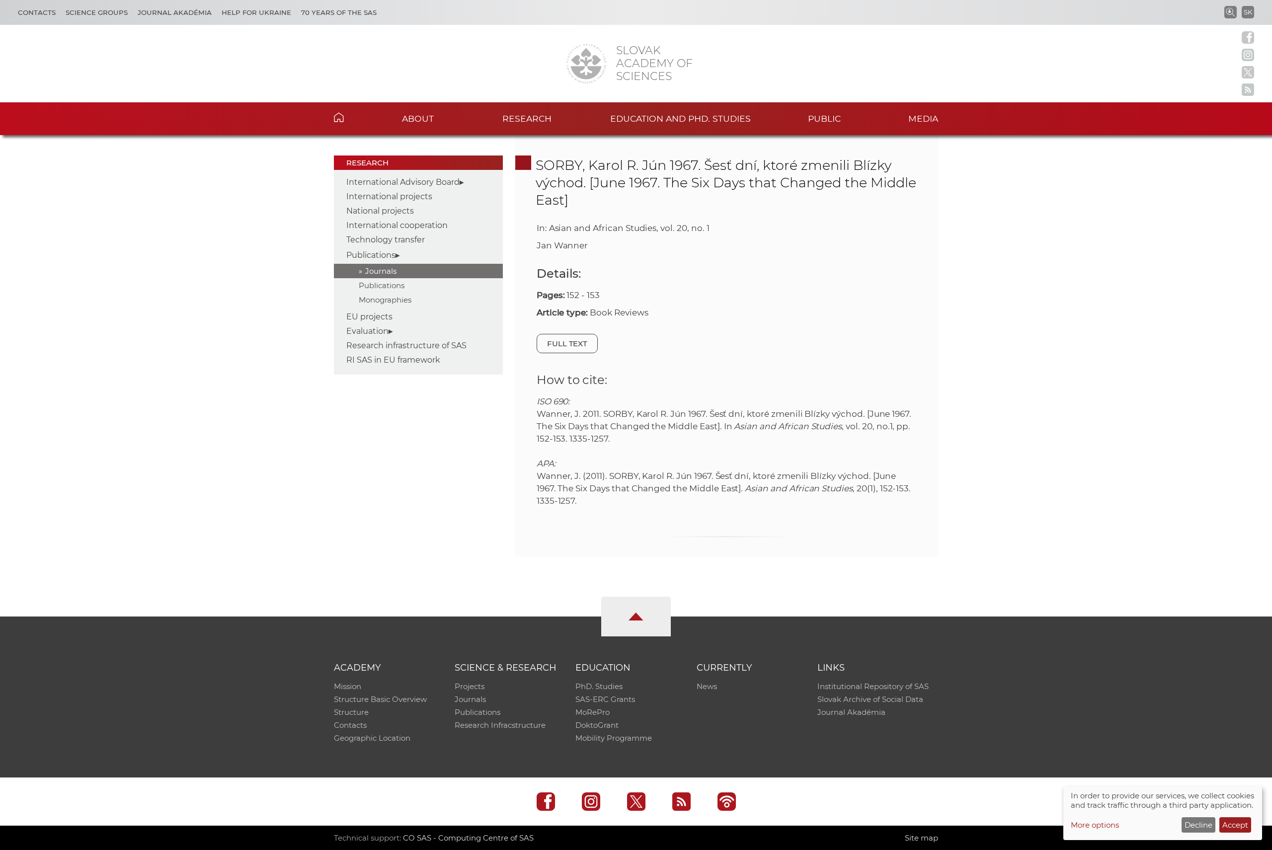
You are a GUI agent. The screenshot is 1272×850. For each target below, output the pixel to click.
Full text (567, 343)
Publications (371, 255)
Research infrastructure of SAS (406, 345)
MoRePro (592, 712)
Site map (921, 838)
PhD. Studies (599, 686)
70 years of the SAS (339, 12)
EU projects (369, 316)
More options (1095, 825)
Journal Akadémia (175, 12)
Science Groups (97, 12)
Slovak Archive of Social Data (870, 699)
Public (824, 118)
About (418, 118)
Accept (1235, 825)
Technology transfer (385, 239)
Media (923, 118)
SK (1248, 12)
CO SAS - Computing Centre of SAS (468, 838)
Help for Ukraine (256, 12)
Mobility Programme (613, 738)
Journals (381, 271)
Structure (351, 712)
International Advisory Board (403, 182)
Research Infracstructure (500, 725)
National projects (380, 211)
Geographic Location (372, 738)
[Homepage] (586, 63)
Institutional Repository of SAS (873, 686)
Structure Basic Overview (380, 699)
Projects (469, 686)
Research (527, 118)
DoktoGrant (597, 725)
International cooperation (397, 225)
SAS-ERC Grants (605, 699)
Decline (1198, 825)
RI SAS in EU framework (393, 360)
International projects (389, 196)
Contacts (37, 12)
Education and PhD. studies (680, 118)
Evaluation (367, 331)
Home (354, 117)
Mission (347, 686)
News (707, 686)
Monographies (385, 300)
